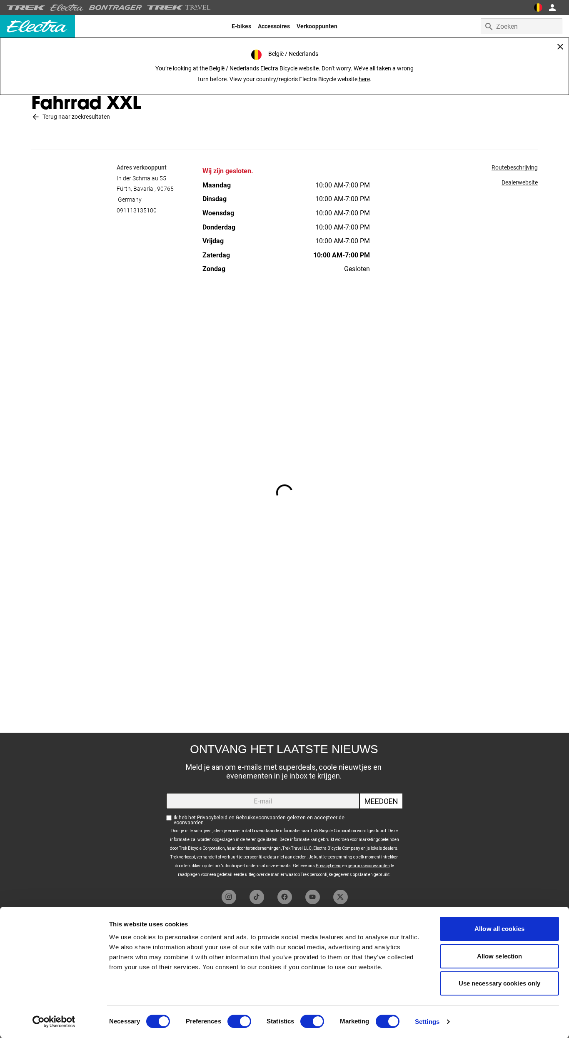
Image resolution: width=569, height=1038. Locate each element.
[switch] (239, 1021)
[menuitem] (241, 26)
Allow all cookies (499, 928)
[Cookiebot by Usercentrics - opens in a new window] (53, 1022)
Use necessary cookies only (500, 983)
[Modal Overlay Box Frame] (284, 809)
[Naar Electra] (67, 7)
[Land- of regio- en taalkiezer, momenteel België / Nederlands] (538, 7)
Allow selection (499, 956)
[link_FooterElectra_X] (340, 897)
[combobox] (521, 26)
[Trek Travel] (179, 7)
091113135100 (137, 210)
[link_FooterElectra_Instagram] (229, 897)
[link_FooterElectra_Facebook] (284, 897)
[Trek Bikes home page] (26, 7)
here (364, 79)
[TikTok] (257, 897)
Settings (427, 1021)
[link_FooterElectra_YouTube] (312, 897)
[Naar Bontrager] (115, 7)
